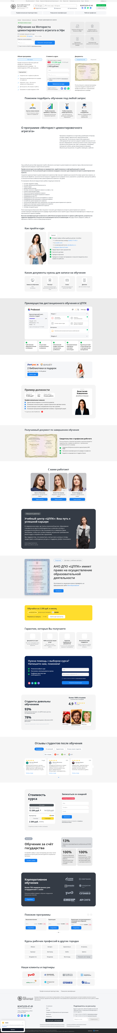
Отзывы (37, 1)
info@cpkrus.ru (103, 1)
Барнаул (32, 952)
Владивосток (33, 957)
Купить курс (32, 374)
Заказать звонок (101, 5)
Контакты (87, 1)
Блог (61, 1)
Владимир (50, 957)
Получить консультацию (45, 42)
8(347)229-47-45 (86, 6)
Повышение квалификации (58, 13)
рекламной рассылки (92, 1016)
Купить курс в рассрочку (56, 616)
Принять (13, 1029)
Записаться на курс (58, 84)
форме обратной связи (61, 247)
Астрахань (84, 947)
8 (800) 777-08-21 (73, 240)
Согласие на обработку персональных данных (76, 1024)
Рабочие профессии (90, 13)
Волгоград (67, 957)
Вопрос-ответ (65, 1)
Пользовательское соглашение (73, 1026)
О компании (49, 1006)
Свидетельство (81, 59)
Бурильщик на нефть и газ (79, 919)
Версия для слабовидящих (54, 1020)
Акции (82, 1)
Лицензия (93, 59)
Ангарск (50, 947)
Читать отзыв (29, 773)
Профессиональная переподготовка (26, 13)
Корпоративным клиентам (75, 1)
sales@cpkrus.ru (71, 245)
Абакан (33, 947)
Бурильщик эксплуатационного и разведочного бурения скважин (35, 921)
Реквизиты (49, 1016)
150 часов (30, 59)
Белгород (50, 952)
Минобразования (73, 585)
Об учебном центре (30, 1)
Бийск (67, 952)
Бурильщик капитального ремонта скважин (56, 920)
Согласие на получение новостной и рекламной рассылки (52, 1026)
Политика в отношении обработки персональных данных (52, 1024)
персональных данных (36, 46)
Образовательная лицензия (22, 7)
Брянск (84, 952)
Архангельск (67, 947)
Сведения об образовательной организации (49, 1)
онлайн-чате (58, 243)
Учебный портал (101, 8)
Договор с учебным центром (72, 560)
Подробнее (4, 1026)
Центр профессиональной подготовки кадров (23, 5)
